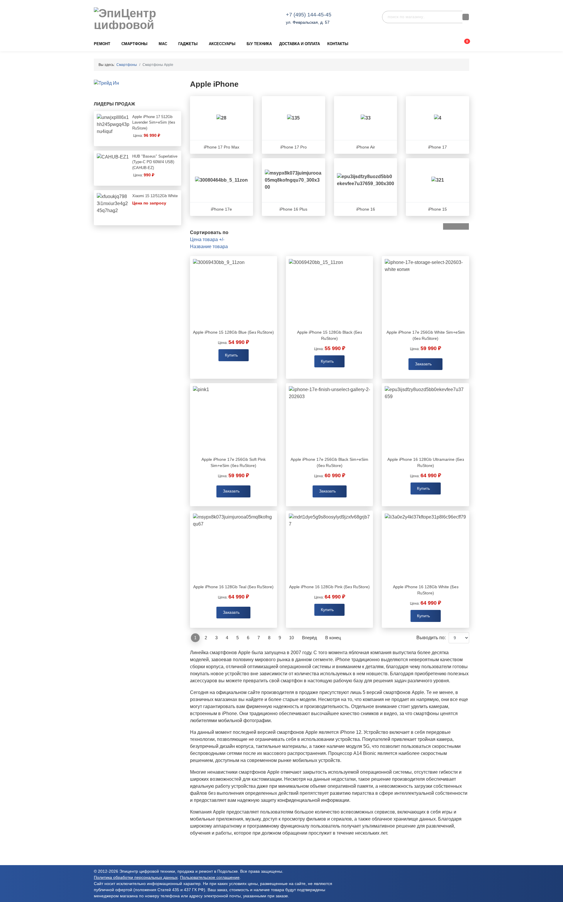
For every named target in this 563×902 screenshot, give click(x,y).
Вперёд (309, 637)
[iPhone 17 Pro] (293, 118)
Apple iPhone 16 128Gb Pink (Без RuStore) (329, 586)
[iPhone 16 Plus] (293, 180)
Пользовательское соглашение (210, 877)
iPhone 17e (221, 209)
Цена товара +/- (207, 239)
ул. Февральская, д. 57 (308, 22)
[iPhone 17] (437, 118)
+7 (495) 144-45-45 (308, 15)
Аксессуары (222, 44)
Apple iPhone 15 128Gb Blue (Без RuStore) (233, 332)
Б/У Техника (259, 44)
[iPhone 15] (437, 180)
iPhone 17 (437, 147)
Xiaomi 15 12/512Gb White (155, 196)
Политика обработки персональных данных (136, 877)
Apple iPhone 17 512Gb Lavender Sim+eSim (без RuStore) (153, 122)
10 (291, 637)
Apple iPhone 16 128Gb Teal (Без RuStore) (233, 586)
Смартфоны (134, 44)
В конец (333, 637)
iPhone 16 (365, 209)
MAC (163, 44)
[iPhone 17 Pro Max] (221, 118)
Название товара (209, 246)
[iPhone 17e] (221, 180)
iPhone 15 (437, 209)
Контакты (337, 44)
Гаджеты (188, 44)
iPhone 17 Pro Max (221, 147)
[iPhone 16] (365, 180)
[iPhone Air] (365, 118)
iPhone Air (365, 147)
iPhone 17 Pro (293, 147)
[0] (462, 43)
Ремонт (102, 44)
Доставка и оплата (299, 44)
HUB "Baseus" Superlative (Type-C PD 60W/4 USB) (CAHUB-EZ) (154, 162)
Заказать (424, 364)
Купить (231, 355)
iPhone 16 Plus (293, 209)
